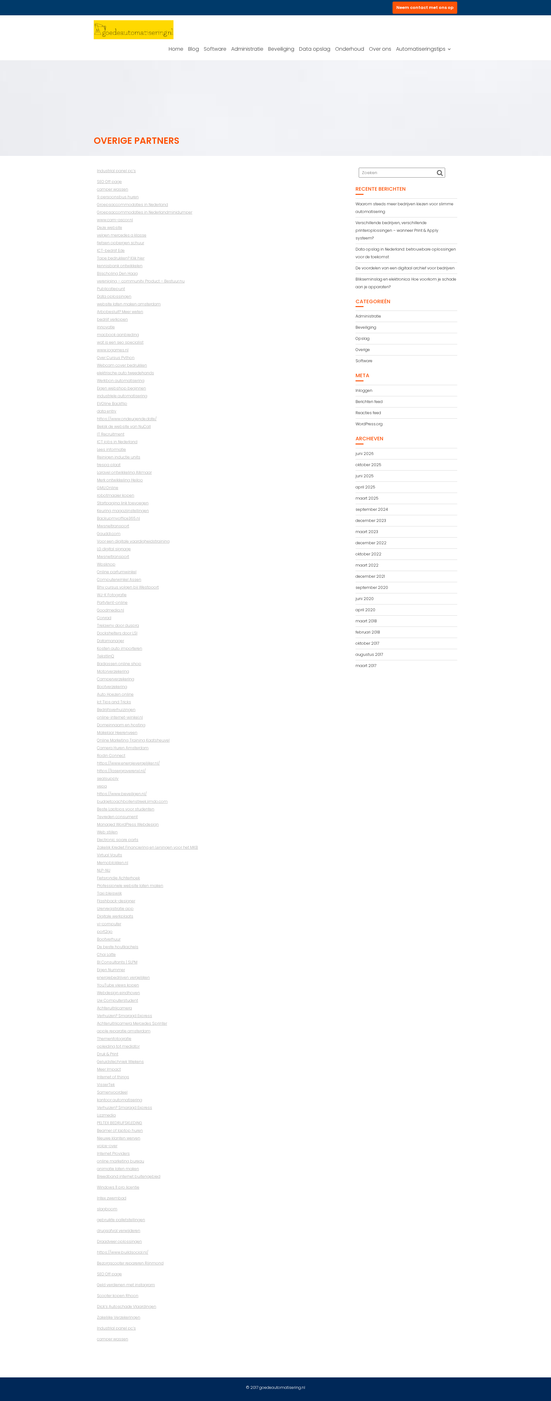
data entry (106, 411)
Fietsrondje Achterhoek (118, 878)
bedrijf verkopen (112, 319)
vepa (102, 786)
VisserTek (106, 1084)
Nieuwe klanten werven (118, 1138)
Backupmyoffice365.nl (118, 518)
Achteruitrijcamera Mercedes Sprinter (132, 1023)
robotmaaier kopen (115, 495)
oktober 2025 (368, 464)
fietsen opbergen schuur (120, 243)
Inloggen (364, 390)
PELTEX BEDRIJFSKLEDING (119, 1123)
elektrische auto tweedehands (125, 373)
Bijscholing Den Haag (117, 273)
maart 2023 (367, 531)
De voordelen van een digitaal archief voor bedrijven (405, 268)
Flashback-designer (116, 901)
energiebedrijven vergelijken (123, 977)
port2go (105, 931)
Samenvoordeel (112, 1092)
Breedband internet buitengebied (128, 1176)
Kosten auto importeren (119, 648)
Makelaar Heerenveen (117, 732)
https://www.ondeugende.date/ (127, 419)
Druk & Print (107, 1054)
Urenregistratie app (115, 908)
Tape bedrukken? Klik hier (120, 258)
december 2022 (371, 543)
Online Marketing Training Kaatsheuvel (133, 740)
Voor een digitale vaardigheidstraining (133, 541)
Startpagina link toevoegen (123, 503)
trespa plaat (109, 464)
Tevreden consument (117, 816)
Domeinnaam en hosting (121, 725)
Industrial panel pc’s (116, 170)
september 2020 (372, 587)
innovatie (106, 327)
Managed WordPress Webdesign (128, 824)
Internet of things (113, 1077)
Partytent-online (112, 602)
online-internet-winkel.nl (120, 717)
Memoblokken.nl (112, 862)
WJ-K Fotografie (112, 595)
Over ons (380, 49)
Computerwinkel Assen (119, 579)
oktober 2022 (368, 554)
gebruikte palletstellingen (121, 1219)
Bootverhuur (109, 939)
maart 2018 (366, 621)
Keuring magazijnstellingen (123, 510)
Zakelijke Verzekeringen (118, 1317)
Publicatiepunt (111, 288)
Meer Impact (109, 1069)
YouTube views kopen (118, 985)
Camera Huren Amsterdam (123, 748)
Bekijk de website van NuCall (124, 426)
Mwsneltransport (113, 526)
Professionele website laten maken (130, 885)
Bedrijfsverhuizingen (116, 709)
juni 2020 (365, 598)
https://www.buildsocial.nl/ (122, 1252)
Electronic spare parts (117, 839)
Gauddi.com (109, 533)
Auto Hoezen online (115, 694)
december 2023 (371, 520)
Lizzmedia (106, 1115)
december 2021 (370, 576)
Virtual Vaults (109, 855)
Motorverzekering (113, 671)
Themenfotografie (114, 1038)
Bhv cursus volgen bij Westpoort (128, 587)
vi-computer (109, 924)
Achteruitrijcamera (114, 1008)
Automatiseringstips (420, 49)
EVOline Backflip (112, 403)
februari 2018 (368, 632)
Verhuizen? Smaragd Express (124, 1015)
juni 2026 (365, 453)
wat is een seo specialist (120, 342)
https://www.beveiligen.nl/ (122, 793)
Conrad (104, 617)
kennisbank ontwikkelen (120, 265)
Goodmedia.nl (110, 610)
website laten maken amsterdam (129, 304)
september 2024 (372, 509)
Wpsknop (106, 564)
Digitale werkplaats (115, 916)
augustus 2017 (369, 654)
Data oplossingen (114, 296)
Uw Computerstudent (117, 1000)
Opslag (363, 338)
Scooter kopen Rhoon (117, 1295)
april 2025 (365, 487)
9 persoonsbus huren (118, 197)
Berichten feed (369, 401)
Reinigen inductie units (118, 457)
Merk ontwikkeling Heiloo (120, 480)
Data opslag (314, 49)
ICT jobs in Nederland (117, 441)
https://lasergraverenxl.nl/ (121, 771)
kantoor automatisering (119, 1100)
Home (176, 49)
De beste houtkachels (117, 947)
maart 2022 (367, 565)
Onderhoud (349, 49)
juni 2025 (365, 476)
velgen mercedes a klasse (121, 235)
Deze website (109, 227)
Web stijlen (107, 832)
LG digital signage (114, 549)
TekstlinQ (105, 656)
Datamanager (110, 640)
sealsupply (108, 778)
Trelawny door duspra (118, 625)
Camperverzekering (115, 679)
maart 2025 (367, 498)
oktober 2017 (367, 643)
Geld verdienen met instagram (126, 1284)
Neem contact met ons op (424, 7)
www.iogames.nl (113, 350)
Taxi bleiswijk (109, 893)
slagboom (107, 1209)
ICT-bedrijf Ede (111, 250)
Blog (193, 49)
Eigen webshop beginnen (121, 388)
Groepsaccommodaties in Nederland (132, 204)
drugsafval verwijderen (118, 1230)
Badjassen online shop (119, 663)
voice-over (107, 1145)
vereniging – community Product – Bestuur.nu (141, 281)
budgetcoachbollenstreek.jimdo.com (132, 801)
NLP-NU (103, 870)
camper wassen (112, 189)
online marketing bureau (120, 1161)
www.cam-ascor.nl (115, 220)
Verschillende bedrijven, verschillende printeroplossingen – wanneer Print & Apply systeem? (397, 230)
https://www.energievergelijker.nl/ (128, 763)
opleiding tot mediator (118, 1046)
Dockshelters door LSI (117, 633)
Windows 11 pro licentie (118, 1187)
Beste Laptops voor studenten (125, 809)
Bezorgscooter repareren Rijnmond (130, 1263)
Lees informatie (111, 449)
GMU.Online (107, 487)
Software (215, 49)
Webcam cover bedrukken (122, 365)
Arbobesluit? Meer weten (120, 311)
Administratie (247, 49)
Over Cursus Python (116, 357)
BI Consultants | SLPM (117, 962)
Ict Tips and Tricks (114, 702)
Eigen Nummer (111, 969)
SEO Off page (109, 181)
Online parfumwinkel (116, 572)
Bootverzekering (112, 686)
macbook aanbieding (118, 334)
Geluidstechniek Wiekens (120, 1061)
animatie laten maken (118, 1168)
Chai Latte (106, 954)
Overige (363, 349)
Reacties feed (368, 412)
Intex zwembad (111, 1198)
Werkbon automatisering (120, 380)
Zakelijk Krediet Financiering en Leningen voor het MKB (147, 847)
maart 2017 (366, 665)
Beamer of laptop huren (120, 1130)
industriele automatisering (122, 396)
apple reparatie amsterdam (124, 1031)
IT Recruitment (110, 434)
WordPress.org (369, 424)
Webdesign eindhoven (118, 992)
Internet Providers (113, 1153)
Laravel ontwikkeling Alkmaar (124, 472)
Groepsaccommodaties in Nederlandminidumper (144, 212)
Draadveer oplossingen (119, 1241)
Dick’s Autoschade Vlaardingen (126, 1306)
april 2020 (365, 609)
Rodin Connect (111, 755)
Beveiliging (281, 49)
